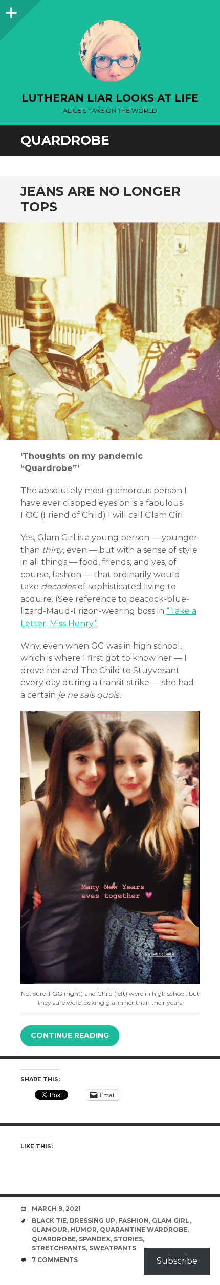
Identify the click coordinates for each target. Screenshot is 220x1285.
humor (83, 1229)
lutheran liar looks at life (110, 98)
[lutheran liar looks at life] (110, 51)
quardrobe (54, 1239)
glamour (49, 1229)
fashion (133, 1220)
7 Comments (55, 1260)
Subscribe (177, 1261)
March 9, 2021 (56, 1209)
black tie (49, 1220)
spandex (95, 1239)
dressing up (92, 1220)
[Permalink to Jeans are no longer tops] (110, 331)
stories (128, 1239)
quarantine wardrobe (143, 1229)
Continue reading (70, 1035)
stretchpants (59, 1248)
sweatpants (112, 1248)
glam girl (170, 1220)
